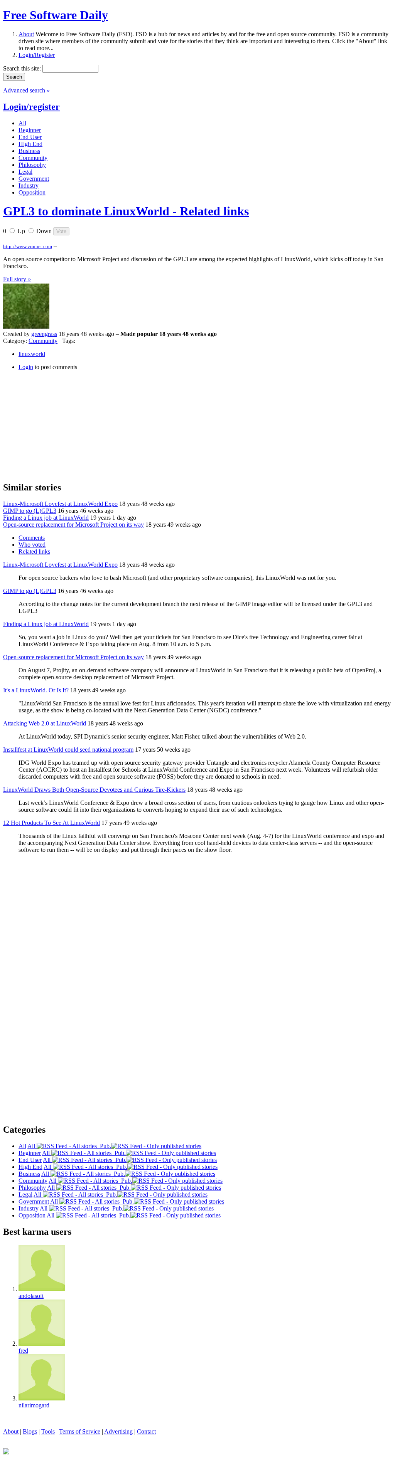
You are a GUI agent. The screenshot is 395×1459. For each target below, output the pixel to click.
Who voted (32, 544)
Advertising (118, 1431)
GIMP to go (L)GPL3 (29, 510)
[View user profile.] (26, 327)
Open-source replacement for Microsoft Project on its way (73, 524)
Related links (34, 551)
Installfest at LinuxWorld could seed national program (68, 749)
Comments (32, 537)
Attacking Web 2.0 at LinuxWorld (44, 723)
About (26, 34)
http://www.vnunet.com (27, 246)
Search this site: (22, 68)
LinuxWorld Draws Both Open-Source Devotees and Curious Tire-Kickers (94, 789)
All (32, 1146)
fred (23, 1350)
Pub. (104, 1146)
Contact (146, 1431)
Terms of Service (79, 1431)
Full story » (17, 279)
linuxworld (32, 354)
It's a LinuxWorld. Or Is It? (36, 690)
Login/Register (37, 55)
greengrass (44, 334)
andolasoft (31, 1296)
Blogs (30, 1431)
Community (43, 340)
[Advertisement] (61, 425)
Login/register (31, 107)
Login (26, 367)
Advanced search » (26, 90)
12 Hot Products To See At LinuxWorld (51, 822)
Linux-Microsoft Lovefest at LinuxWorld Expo (60, 503)
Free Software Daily (55, 15)
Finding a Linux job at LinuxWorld (46, 517)
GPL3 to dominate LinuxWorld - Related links (126, 211)
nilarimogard (34, 1405)
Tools (48, 1431)
